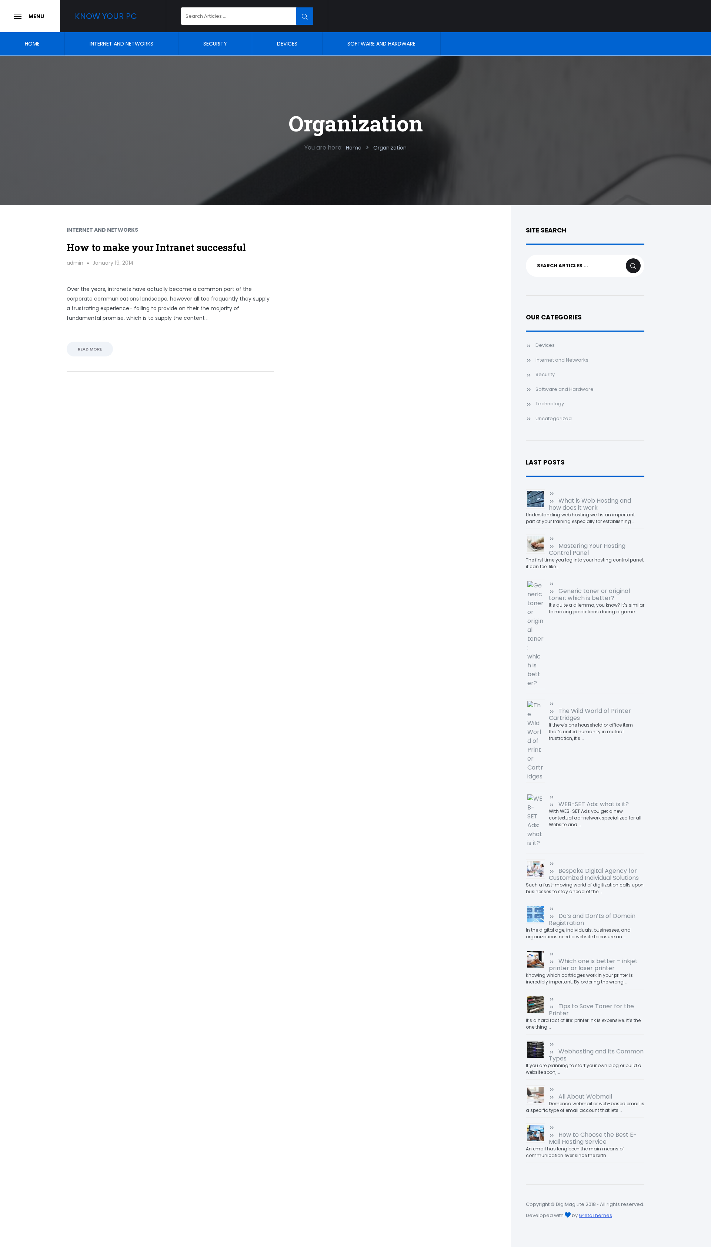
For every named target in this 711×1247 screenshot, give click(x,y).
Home (32, 43)
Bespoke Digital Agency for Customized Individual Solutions (594, 874)
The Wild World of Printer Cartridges (590, 714)
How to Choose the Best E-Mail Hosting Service (593, 1138)
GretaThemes (595, 1215)
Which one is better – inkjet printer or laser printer (593, 964)
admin (75, 263)
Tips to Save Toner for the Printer (591, 1010)
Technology (549, 403)
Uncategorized (553, 418)
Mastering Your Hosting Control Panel (587, 549)
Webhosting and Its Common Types (596, 1055)
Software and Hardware (381, 43)
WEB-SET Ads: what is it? (593, 804)
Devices (287, 43)
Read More (90, 349)
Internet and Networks (121, 43)
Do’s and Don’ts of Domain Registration (592, 919)
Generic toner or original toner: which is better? (589, 594)
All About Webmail (585, 1096)
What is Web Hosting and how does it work (590, 504)
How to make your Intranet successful (156, 247)
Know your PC (106, 16)
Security (215, 43)
